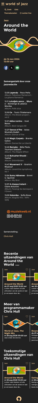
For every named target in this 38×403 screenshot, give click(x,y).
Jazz (6, 20)
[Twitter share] (11, 68)
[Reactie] (17, 68)
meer (17, 265)
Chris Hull (8, 236)
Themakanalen (10, 13)
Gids (16, 10)
